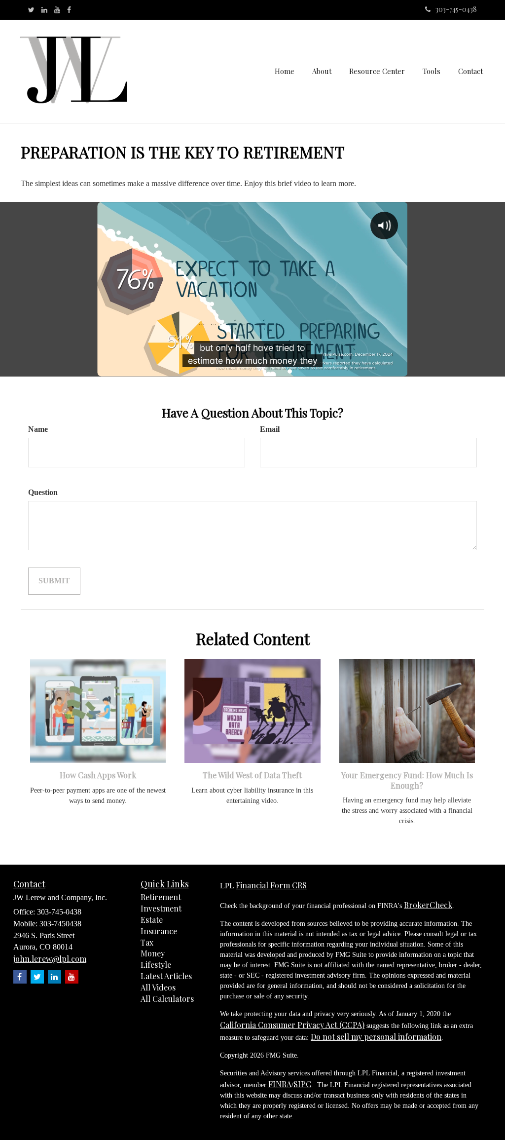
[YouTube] (57, 10)
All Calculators (167, 998)
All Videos (158, 987)
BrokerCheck (428, 905)
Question (43, 492)
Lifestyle (156, 964)
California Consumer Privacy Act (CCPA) (292, 1025)
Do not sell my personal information (376, 1036)
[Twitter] (31, 10)
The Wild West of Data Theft (252, 775)
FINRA (279, 1084)
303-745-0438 (456, 9)
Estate (152, 919)
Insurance (159, 931)
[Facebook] (69, 10)
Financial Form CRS (271, 885)
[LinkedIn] (44, 10)
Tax (147, 942)
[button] (321, 71)
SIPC (302, 1084)
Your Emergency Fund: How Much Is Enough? (407, 780)
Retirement (161, 897)
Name (38, 429)
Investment (161, 908)
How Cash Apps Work (98, 775)
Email (270, 429)
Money (153, 953)
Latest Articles (166, 976)
